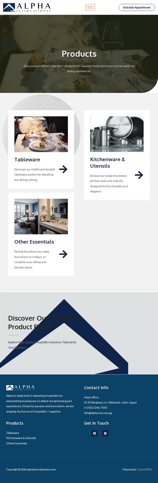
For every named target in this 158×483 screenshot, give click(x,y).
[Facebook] (94, 433)
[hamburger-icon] (90, 7)
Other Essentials (34, 241)
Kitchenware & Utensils (107, 162)
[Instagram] (105, 433)
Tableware (27, 159)
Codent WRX (144, 469)
